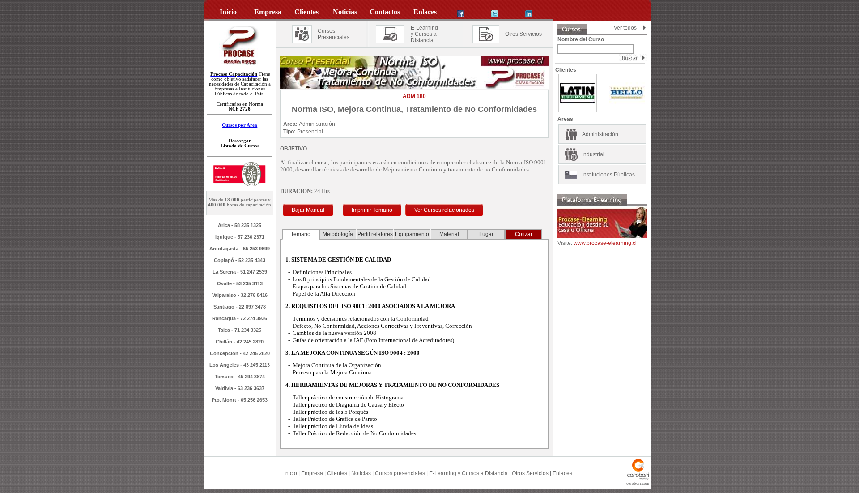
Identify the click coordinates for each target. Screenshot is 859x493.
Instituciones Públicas (608, 174)
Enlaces (562, 473)
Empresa (312, 473)
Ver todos (625, 28)
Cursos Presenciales (333, 34)
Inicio (290, 473)
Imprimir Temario (372, 210)
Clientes (337, 473)
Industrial (593, 154)
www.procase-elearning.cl (605, 243)
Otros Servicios (523, 34)
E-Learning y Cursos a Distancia (468, 473)
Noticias (361, 473)
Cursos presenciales (400, 473)
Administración (600, 134)
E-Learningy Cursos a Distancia (424, 34)
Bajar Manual (308, 210)
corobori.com (637, 483)
